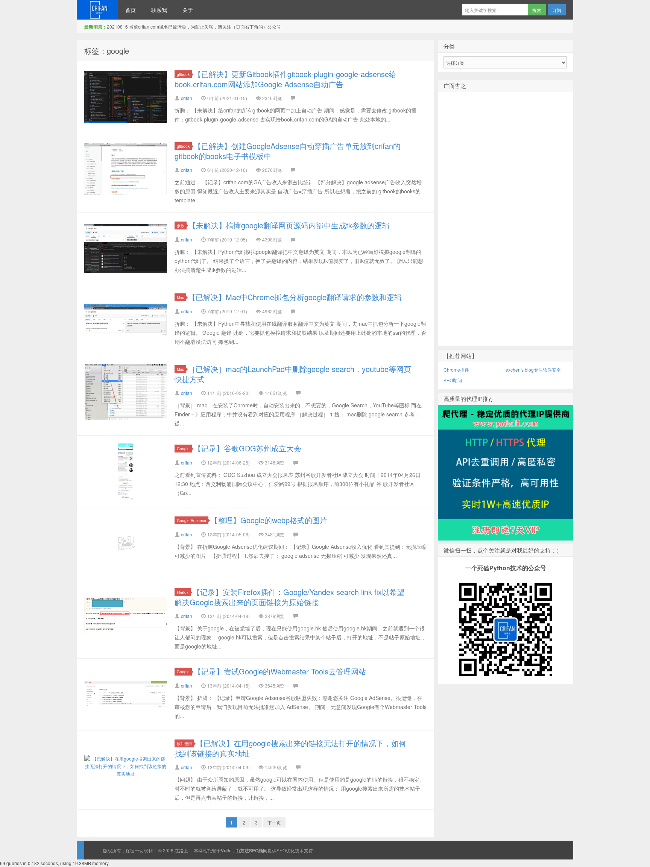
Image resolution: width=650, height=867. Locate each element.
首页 (130, 10)
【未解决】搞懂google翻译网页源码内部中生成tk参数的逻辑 (289, 225)
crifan (186, 98)
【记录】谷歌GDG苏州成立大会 (247, 448)
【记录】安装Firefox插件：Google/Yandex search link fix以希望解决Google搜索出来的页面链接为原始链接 (289, 596)
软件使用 (184, 743)
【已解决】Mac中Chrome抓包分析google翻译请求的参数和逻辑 (295, 297)
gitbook (183, 74)
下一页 (274, 822)
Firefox (182, 592)
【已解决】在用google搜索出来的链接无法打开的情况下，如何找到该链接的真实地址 (290, 748)
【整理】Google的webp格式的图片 (268, 520)
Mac (180, 297)
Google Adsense (191, 520)
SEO (281, 850)
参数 (180, 225)
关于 (187, 10)
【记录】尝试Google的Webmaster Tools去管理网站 (280, 671)
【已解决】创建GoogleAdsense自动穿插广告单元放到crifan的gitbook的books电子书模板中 (288, 150)
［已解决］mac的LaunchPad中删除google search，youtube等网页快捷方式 (293, 373)
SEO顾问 (452, 380)
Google (183, 448)
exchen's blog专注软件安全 (533, 369)
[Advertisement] (505, 231)
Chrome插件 (456, 369)
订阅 (556, 10)
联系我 (159, 10)
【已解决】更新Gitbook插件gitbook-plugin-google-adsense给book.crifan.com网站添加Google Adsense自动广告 (285, 79)
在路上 (97, 10)
